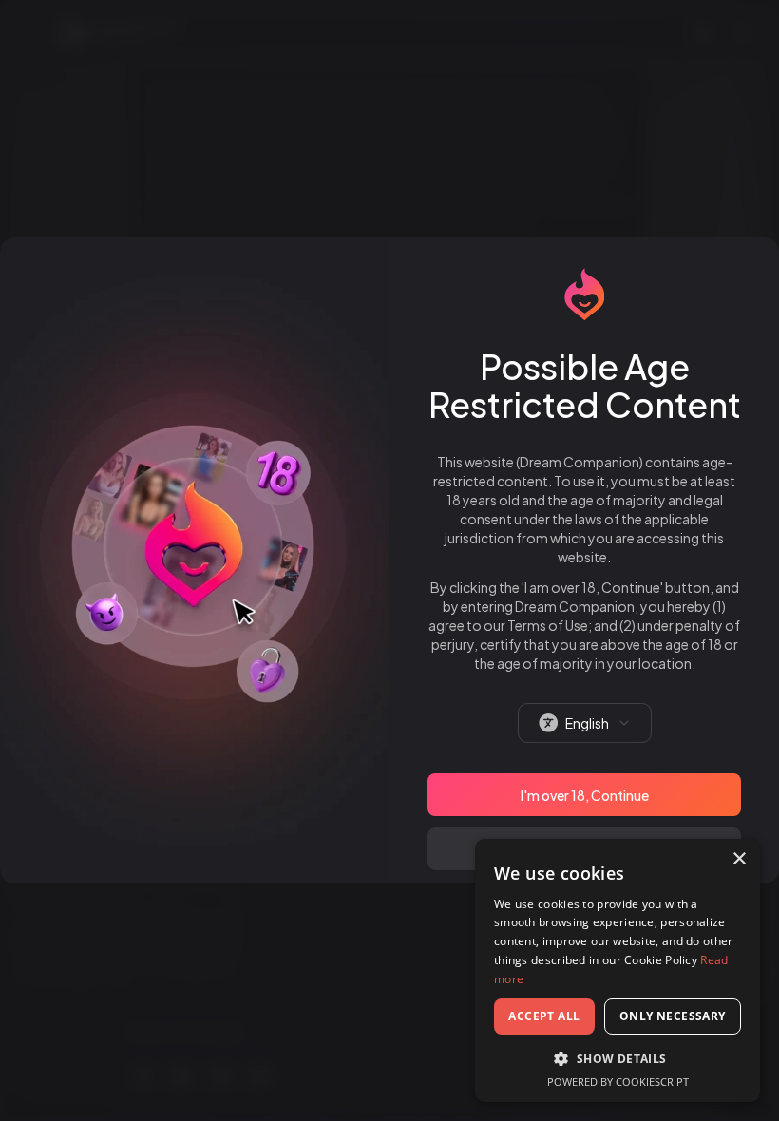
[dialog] (617, 970)
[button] (617, 1058)
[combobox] (584, 723)
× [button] (739, 859)
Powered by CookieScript (618, 1081)
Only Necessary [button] (672, 1016)
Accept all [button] (544, 1016)
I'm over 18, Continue (585, 795)
